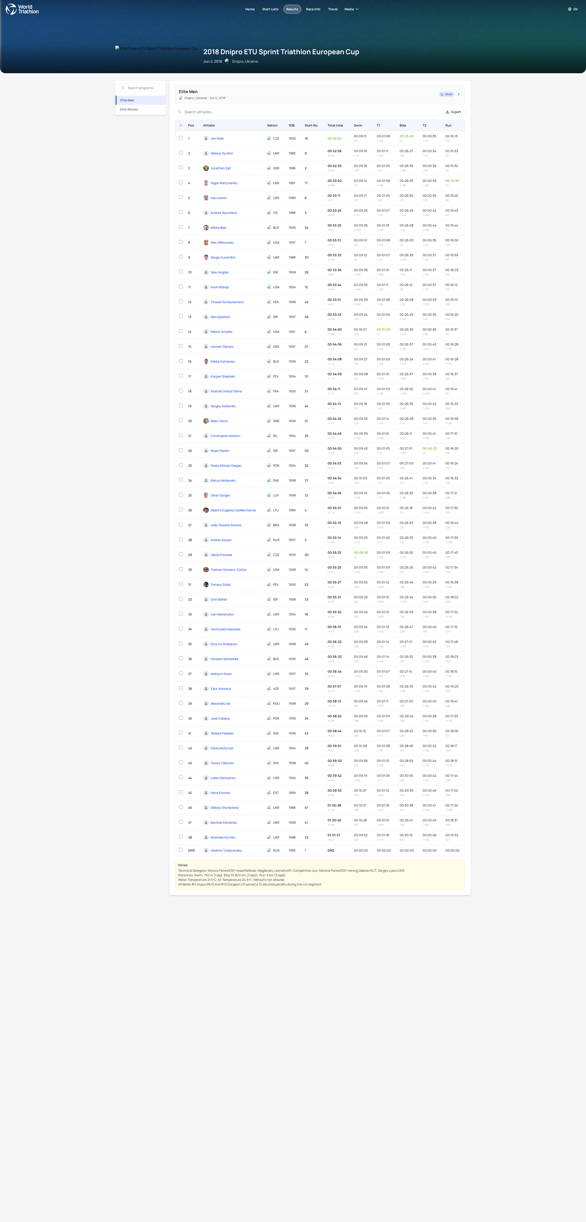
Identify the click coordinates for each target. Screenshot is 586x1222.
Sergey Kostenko (223, 406)
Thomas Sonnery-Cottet (229, 569)
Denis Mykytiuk (222, 748)
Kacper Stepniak (223, 376)
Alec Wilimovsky (222, 242)
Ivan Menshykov (222, 614)
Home (250, 9)
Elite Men (127, 100)
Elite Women (129, 109)
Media (349, 9)
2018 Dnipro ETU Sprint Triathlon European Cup (281, 51)
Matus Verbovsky (223, 480)
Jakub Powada (221, 555)
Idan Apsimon (220, 317)
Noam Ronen (220, 450)
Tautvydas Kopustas (225, 629)
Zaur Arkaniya (221, 688)
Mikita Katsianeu (223, 361)
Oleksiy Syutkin (222, 153)
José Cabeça (220, 718)
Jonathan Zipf (221, 168)
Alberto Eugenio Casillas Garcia (233, 510)
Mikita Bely (219, 227)
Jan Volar (217, 138)
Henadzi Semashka (225, 659)
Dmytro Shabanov (224, 644)
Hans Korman (220, 792)
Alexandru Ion (221, 703)
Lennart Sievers (222, 346)
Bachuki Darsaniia (224, 822)
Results (292, 9)
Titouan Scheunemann (227, 302)
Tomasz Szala (221, 584)
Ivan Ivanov (219, 198)
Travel (333, 9)
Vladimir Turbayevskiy (226, 850)
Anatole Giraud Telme (226, 391)
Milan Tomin (219, 421)
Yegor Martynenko (224, 183)
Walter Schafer (222, 331)
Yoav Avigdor (220, 272)
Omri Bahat (219, 599)
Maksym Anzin (221, 674)
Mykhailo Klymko (223, 837)
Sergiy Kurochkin (223, 257)
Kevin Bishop (220, 287)
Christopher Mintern (225, 436)
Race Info (313, 9)
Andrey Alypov (221, 540)
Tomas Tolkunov (222, 763)
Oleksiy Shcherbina (225, 807)
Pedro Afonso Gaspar (226, 465)
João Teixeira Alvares (226, 525)
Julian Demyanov (223, 778)
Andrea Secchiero (224, 212)
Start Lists (270, 9)
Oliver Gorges (220, 495)
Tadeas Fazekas (222, 733)
